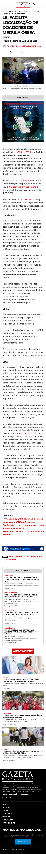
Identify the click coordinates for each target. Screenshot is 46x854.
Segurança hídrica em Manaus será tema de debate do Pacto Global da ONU (21, 579)
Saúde (5, 560)
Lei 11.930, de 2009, (28, 199)
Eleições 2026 (10, 628)
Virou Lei (12, 11)
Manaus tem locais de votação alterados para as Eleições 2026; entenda (20, 632)
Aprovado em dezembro (23, 187)
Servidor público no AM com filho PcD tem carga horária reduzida (22, 752)
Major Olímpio (36, 557)
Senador (12, 560)
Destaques (9, 610)
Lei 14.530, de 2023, (21, 152)
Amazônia (8, 575)
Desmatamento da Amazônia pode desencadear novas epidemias (20, 596)
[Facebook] (4, 51)
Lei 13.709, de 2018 (21, 433)
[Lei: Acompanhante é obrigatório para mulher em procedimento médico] (23, 665)
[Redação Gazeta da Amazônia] (4, 46)
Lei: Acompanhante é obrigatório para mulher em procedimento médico (20, 680)
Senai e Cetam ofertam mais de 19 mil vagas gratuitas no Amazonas (21, 613)
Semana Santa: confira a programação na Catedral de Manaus (22, 716)
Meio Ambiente (10, 593)
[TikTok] (10, 798)
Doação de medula (17, 557)
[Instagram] (6, 798)
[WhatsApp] (21, 51)
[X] (10, 51)
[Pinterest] (16, 51)
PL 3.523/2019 (25, 180)
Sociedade (6, 713)
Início (4, 11)
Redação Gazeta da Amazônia (26, 46)
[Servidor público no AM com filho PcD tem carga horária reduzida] (23, 736)
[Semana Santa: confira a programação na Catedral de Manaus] (23, 700)
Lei (27, 557)
